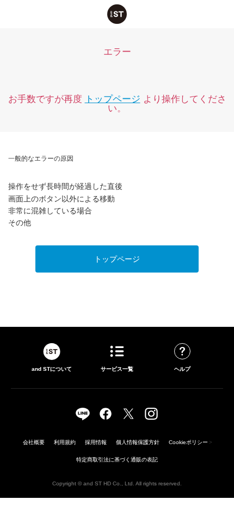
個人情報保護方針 (137, 442)
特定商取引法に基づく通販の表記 (117, 460)
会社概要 (34, 442)
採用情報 (96, 442)
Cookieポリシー (188, 442)
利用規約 (65, 442)
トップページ (112, 99)
